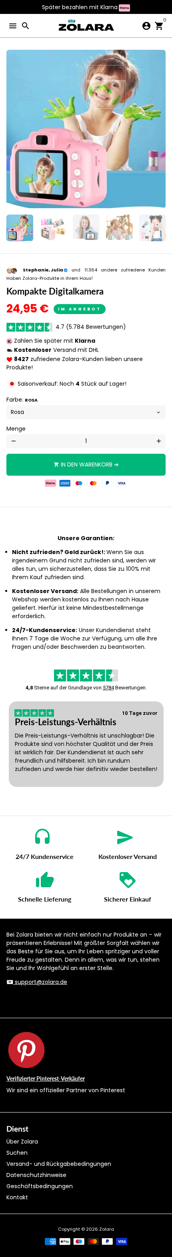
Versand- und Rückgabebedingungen (58, 1164)
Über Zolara (22, 1142)
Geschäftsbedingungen (39, 1186)
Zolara (106, 1229)
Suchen (17, 1153)
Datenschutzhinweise (36, 1175)
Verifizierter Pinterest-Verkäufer (45, 1078)
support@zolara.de (40, 982)
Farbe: (22, 400)
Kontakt (17, 1197)
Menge (16, 429)
